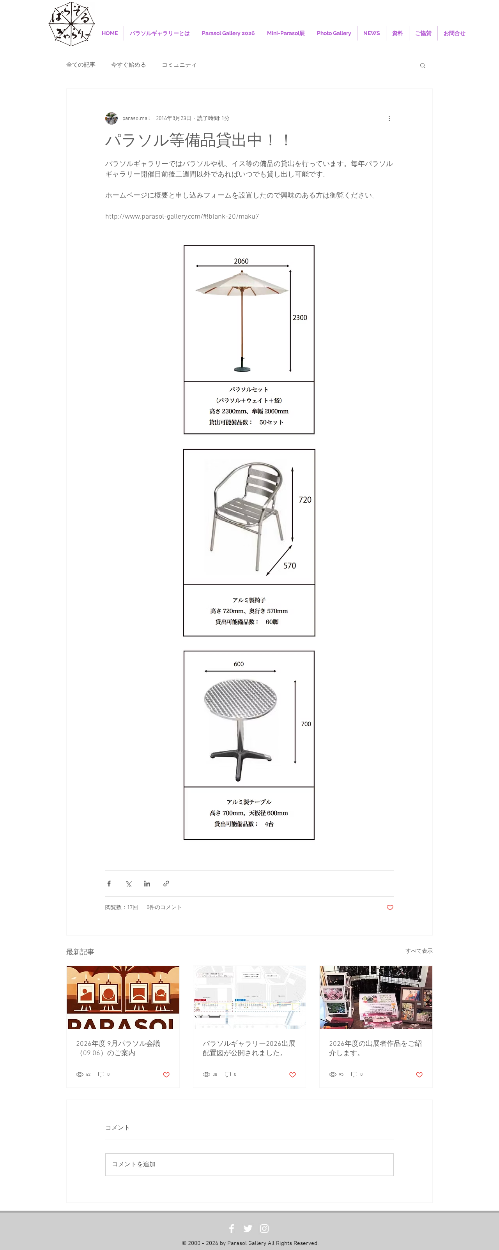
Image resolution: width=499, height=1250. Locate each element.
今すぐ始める (128, 65)
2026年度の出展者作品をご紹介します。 (375, 1049)
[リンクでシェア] (166, 883)
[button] (422, 65)
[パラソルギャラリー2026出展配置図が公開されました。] (249, 997)
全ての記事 (81, 65)
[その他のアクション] (389, 118)
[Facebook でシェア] (109, 883)
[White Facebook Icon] (231, 1228)
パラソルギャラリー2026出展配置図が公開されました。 (249, 1049)
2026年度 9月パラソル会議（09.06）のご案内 (118, 1049)
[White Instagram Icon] (264, 1228)
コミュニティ (179, 65)
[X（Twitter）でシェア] (128, 883)
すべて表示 (419, 951)
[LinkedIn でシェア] (147, 883)
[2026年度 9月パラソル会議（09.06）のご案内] (123, 997)
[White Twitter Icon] (248, 1228)
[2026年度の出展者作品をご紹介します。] (376, 997)
